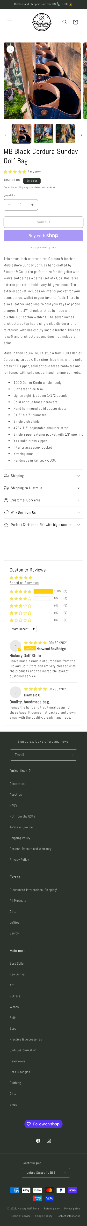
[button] (9, 22)
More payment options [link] (43, 247)
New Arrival (18, 974)
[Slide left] (5, 135)
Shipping (24, 187)
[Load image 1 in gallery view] (21, 133)
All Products (18, 900)
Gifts (13, 911)
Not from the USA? (23, 816)
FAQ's (14, 805)
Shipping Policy (20, 838)
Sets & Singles (20, 1072)
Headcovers (18, 1061)
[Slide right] (81, 135)
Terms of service (20, 1216)
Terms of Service (21, 827)
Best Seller (17, 963)
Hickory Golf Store (28, 1208)
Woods (14, 1007)
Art (12, 985)
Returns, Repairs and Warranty (30, 849)
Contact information (68, 1216)
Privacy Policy (19, 859)
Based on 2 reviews (24, 582)
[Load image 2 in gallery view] (43, 133)
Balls (13, 1018)
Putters (15, 996)
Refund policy (52, 1208)
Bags (13, 1028)
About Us (16, 794)
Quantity (9, 195)
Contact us (17, 783)
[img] (36, 642)
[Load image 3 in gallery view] (65, 133)
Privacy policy (72, 1208)
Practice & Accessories (26, 1039)
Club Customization (23, 1050)
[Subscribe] (71, 755)
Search (14, 933)
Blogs (13, 1104)
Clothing (15, 1083)
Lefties (14, 922)
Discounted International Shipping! (33, 890)
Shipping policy (43, 1216)
